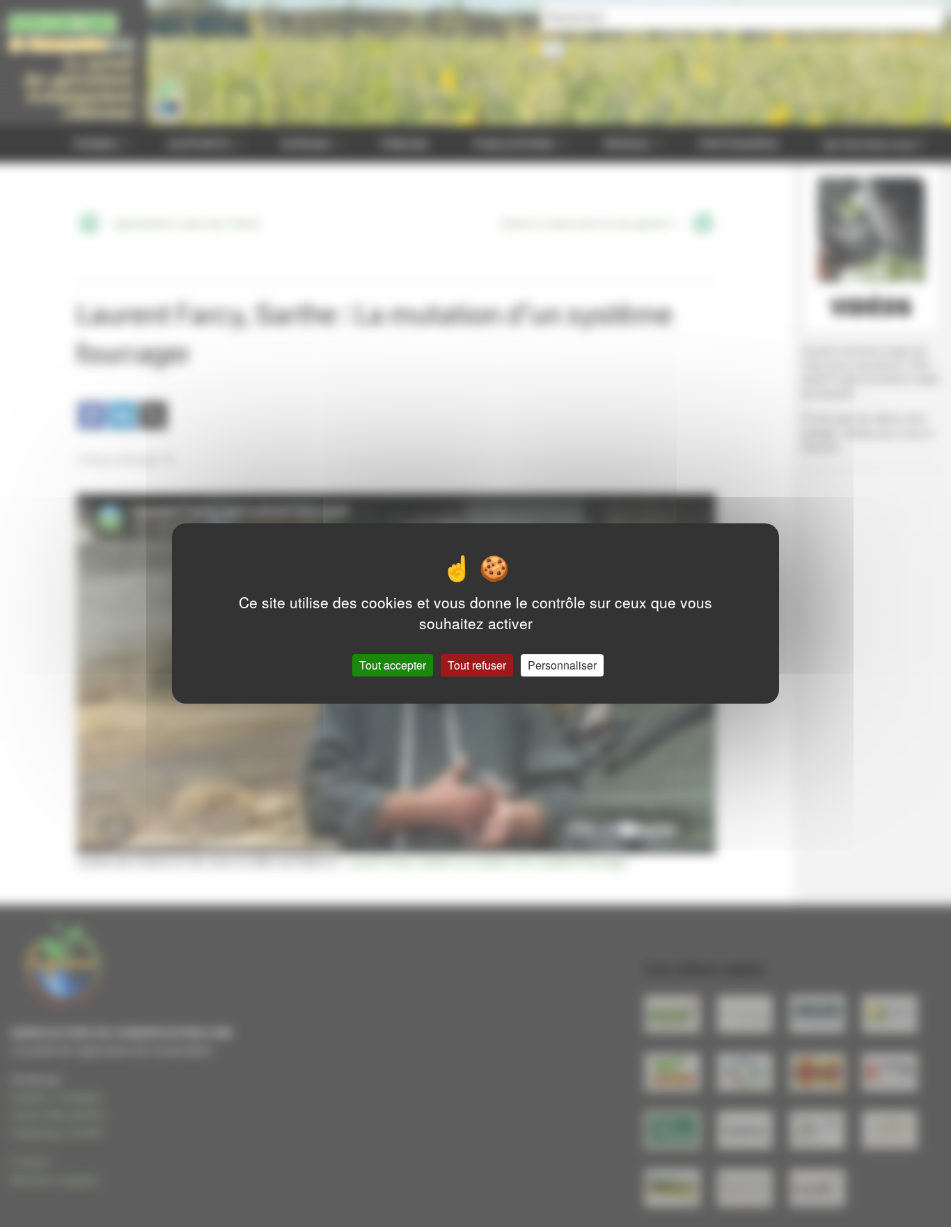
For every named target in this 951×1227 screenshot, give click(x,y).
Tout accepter (392, 665)
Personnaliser (562, 665)
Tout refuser (477, 665)
